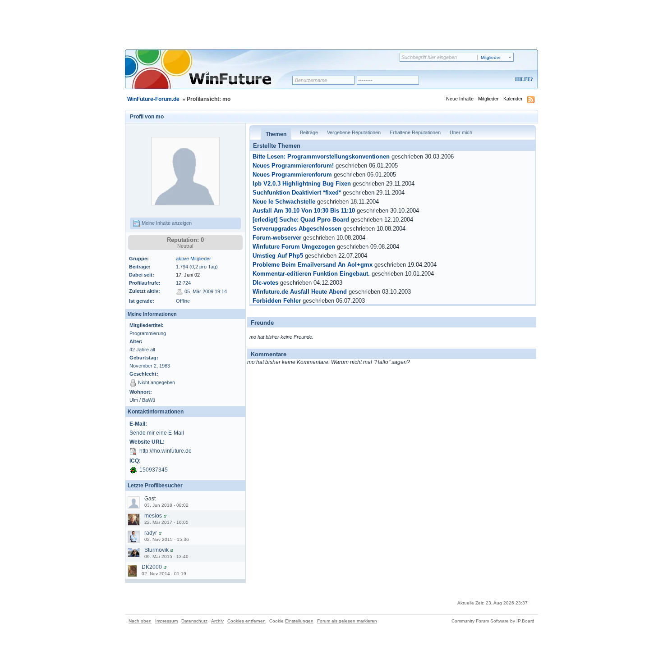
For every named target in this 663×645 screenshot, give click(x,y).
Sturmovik (156, 550)
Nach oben (140, 620)
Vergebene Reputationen (354, 132)
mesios (153, 516)
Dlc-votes (265, 283)
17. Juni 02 (188, 274)
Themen (276, 134)
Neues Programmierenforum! (293, 166)
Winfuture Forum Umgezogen (294, 247)
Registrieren (486, 80)
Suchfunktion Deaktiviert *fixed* (297, 193)
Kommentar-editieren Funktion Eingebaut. (311, 274)
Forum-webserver (277, 238)
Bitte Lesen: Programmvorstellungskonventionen (321, 157)
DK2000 (152, 567)
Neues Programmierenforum (292, 175)
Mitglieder (488, 98)
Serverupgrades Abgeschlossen (297, 229)
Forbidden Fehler (277, 301)
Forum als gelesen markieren (347, 620)
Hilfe (522, 79)
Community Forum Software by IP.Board (492, 620)
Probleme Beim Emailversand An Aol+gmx (313, 265)
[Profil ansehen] (165, 516)
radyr (150, 533)
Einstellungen (299, 620)
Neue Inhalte (460, 98)
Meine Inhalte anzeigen (166, 223)
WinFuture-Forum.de (153, 99)
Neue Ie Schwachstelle (284, 202)
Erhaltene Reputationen (415, 132)
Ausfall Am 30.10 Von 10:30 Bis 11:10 (304, 211)
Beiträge (309, 132)
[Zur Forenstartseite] (212, 75)
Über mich (461, 132)
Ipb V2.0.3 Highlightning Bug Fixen (302, 184)
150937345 (153, 470)
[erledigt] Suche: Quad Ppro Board (301, 220)
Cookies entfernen (246, 620)
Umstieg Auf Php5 (278, 256)
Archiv (217, 620)
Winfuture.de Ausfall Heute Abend (300, 292)
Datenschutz (194, 620)
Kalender (513, 98)
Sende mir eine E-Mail (156, 433)
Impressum (166, 620)
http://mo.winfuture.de (165, 451)
